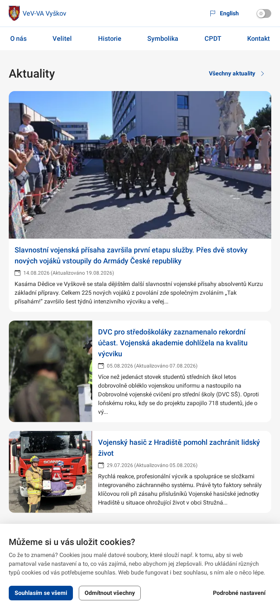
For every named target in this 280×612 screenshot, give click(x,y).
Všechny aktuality (232, 73)
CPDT (213, 38)
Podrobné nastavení (239, 592)
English (229, 13)
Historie (109, 38)
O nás (18, 38)
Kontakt (258, 38)
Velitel (62, 38)
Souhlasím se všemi (41, 592)
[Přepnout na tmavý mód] (264, 13)
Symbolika (162, 38)
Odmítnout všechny (110, 592)
